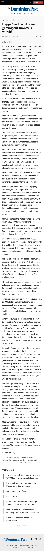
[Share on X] (40, 36)
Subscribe (38, 2)
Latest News (7, 20)
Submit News (28, 14)
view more (21, 525)
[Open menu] (2, 2)
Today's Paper (16, 14)
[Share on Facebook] (36, 36)
